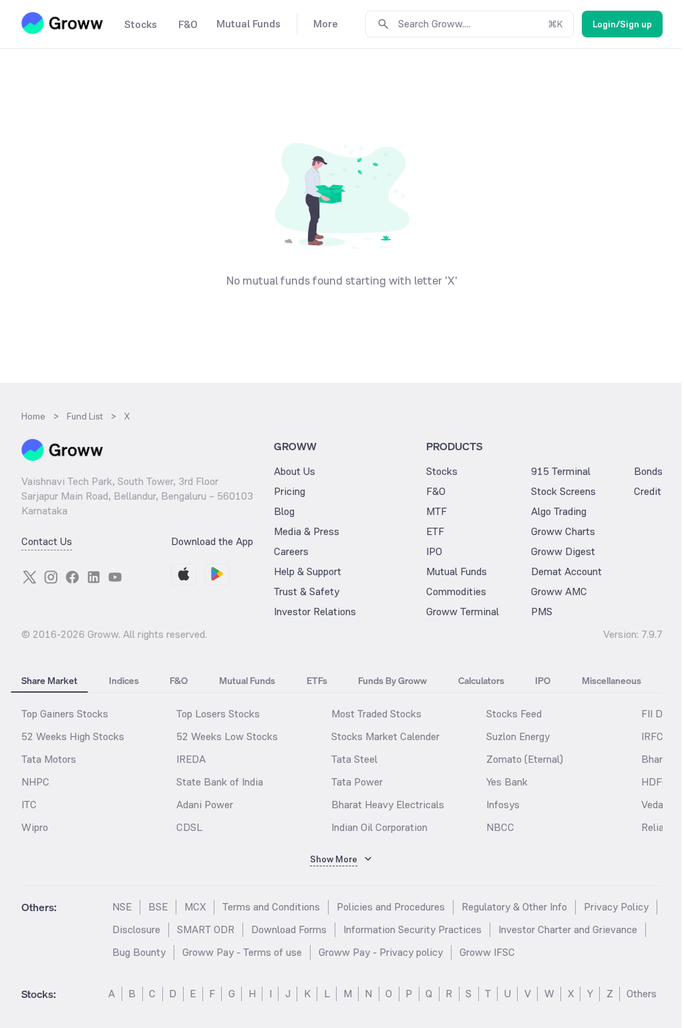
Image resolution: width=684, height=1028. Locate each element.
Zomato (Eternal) (524, 759)
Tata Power (357, 782)
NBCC (500, 827)
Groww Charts (563, 531)
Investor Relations (315, 612)
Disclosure (136, 929)
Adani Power (204, 805)
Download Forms (289, 929)
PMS (541, 612)
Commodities (456, 591)
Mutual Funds (456, 571)
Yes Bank (507, 782)
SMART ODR (205, 929)
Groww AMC (559, 591)
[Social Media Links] (29, 577)
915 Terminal (560, 471)
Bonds (648, 471)
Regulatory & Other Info (514, 907)
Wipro (34, 827)
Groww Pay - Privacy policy (381, 952)
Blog (284, 511)
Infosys (503, 805)
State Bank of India (219, 782)
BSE (158, 907)
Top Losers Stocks (218, 714)
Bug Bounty (139, 952)
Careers (291, 551)
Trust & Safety (306, 591)
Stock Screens (563, 491)
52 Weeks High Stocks (72, 736)
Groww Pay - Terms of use (242, 952)
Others (642, 994)
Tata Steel (354, 759)
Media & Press (306, 531)
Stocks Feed (514, 714)
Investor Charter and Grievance (567, 929)
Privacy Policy (616, 907)
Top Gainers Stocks (64, 714)
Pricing (289, 491)
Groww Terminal (462, 612)
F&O (436, 491)
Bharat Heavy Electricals (387, 805)
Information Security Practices (412, 929)
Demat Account (566, 571)
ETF (435, 531)
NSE (122, 907)
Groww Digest (563, 551)
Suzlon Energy (518, 736)
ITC (29, 805)
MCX (195, 907)
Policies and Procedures (391, 907)
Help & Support (307, 571)
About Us (294, 471)
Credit (647, 491)
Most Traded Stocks (376, 714)
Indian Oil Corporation (379, 827)
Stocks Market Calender (385, 736)
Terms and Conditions (271, 907)
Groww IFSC (487, 952)
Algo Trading (558, 511)
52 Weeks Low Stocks (227, 736)
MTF (436, 511)
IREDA (191, 759)
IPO (434, 551)
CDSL (189, 827)
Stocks (442, 471)
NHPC (35, 782)
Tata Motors (48, 759)
